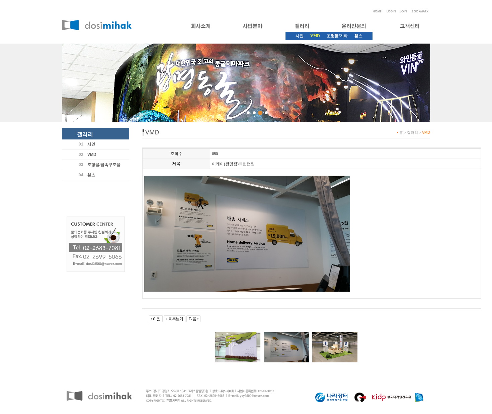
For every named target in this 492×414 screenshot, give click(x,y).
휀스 (358, 36)
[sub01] (248, 113)
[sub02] (254, 113)
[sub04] (266, 113)
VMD (91, 154)
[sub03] (260, 113)
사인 (300, 36)
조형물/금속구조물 (103, 164)
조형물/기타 (337, 36)
